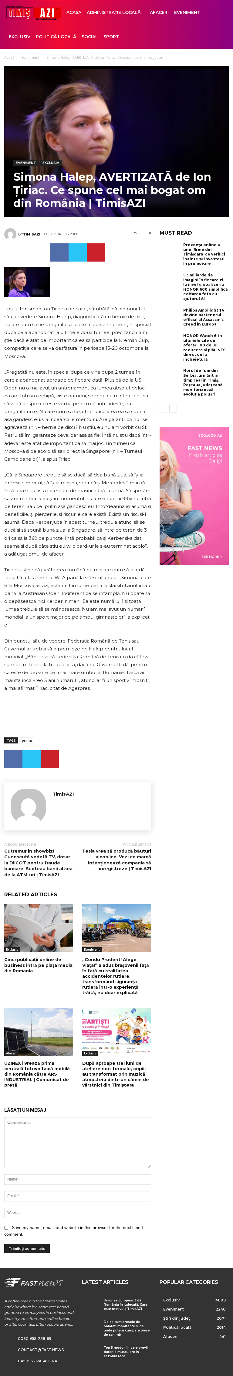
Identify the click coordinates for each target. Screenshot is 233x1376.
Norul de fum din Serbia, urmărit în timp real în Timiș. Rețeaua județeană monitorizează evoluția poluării (202, 382)
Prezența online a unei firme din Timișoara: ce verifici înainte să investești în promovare (204, 254)
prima (27, 740)
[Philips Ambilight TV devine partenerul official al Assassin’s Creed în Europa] (170, 317)
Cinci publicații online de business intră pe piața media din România (38, 965)
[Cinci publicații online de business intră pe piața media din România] (38, 928)
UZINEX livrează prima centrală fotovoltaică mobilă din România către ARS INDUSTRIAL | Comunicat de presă (37, 1074)
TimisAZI (31, 234)
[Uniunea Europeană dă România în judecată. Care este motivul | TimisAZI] (90, 1305)
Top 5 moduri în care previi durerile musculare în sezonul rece (126, 1352)
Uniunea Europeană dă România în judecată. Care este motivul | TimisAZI (125, 1304)
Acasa (73, 12)
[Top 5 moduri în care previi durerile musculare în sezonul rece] (90, 1352)
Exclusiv (19, 36)
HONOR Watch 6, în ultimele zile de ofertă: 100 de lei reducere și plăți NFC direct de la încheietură (204, 347)
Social (90, 36)
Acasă (9, 57)
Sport (111, 36)
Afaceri (159, 12)
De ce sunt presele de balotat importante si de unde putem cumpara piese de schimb (127, 1328)
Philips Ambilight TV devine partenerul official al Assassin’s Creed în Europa (204, 317)
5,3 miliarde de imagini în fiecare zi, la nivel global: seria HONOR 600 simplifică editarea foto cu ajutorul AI (205, 287)
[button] (219, 12)
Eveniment (187, 12)
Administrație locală (113, 12)
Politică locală (56, 36)
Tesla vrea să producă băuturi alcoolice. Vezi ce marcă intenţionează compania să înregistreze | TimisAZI (116, 860)
